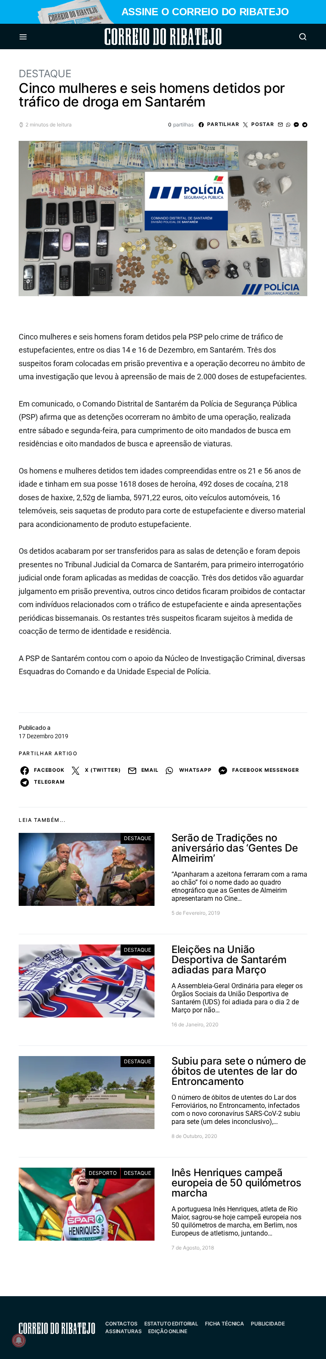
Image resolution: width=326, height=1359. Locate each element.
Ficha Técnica (224, 1323)
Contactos (121, 1323)
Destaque (45, 73)
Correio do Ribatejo (142, 36)
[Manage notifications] (18, 1340)
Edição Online (167, 1331)
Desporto (103, 1173)
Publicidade (267, 1323)
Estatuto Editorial (171, 1323)
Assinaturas (123, 1331)
